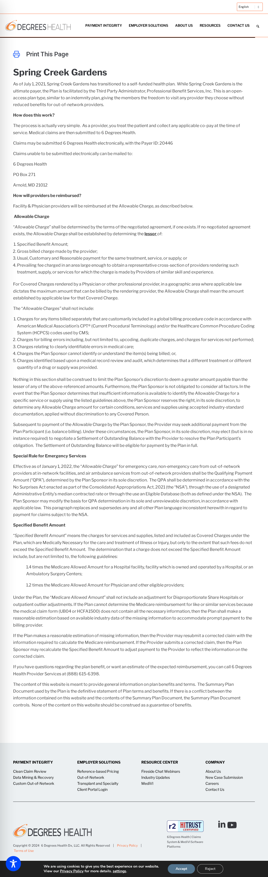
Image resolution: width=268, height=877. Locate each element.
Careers (212, 783)
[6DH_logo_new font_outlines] (38, 25)
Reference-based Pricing (98, 771)
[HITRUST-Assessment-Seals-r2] (185, 826)
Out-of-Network (90, 777)
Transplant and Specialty (97, 783)
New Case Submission (224, 777)
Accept (181, 868)
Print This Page (47, 54)
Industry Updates (155, 777)
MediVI (147, 783)
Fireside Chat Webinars (160, 771)
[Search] (258, 25)
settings (119, 871)
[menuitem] (248, 9)
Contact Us (214, 789)
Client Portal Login (92, 789)
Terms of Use (24, 851)
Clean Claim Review (29, 771)
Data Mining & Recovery (33, 777)
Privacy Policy (127, 845)
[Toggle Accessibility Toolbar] (13, 864)
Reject (210, 868)
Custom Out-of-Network (33, 783)
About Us (213, 771)
